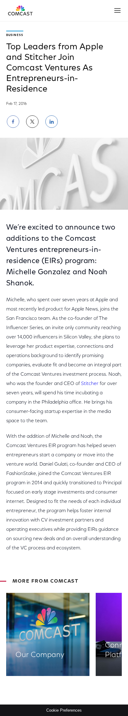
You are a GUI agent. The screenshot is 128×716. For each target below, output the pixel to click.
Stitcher (89, 383)
